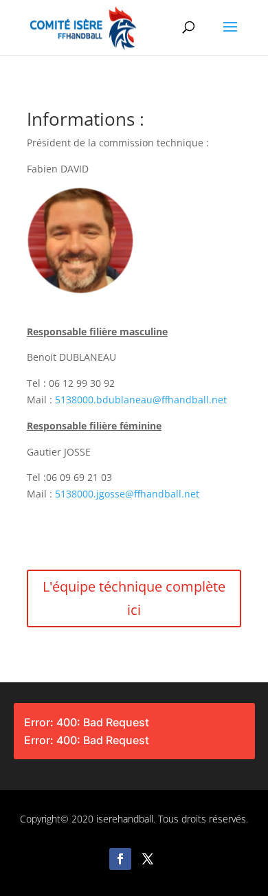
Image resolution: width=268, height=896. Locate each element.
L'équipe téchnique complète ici (134, 598)
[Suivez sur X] (148, 859)
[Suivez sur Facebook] (120, 859)
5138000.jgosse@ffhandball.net (127, 493)
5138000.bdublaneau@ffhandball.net (141, 399)
